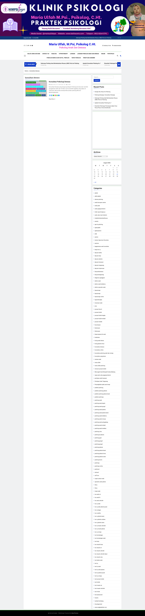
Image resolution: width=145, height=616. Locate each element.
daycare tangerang (99, 265)
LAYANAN (72, 53)
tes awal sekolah (99, 500)
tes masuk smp (98, 557)
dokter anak (98, 281)
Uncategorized (98, 604)
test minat (97, 591)
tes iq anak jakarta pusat (101, 507)
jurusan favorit (98, 309)
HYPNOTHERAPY (63, 53)
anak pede (97, 205)
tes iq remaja (98, 532)
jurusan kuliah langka (100, 315)
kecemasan (98, 325)
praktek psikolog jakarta (33, 84)
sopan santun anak (99, 478)
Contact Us (45, 53)
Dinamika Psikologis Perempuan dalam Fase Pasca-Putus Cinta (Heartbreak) (105, 63)
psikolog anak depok (100, 403)
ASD (96, 234)
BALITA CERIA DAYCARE (33, 53)
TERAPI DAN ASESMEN (89, 57)
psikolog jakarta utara (100, 456)
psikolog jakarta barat (32, 93)
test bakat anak (98, 560)
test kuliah (97, 582)
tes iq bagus (98, 510)
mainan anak (98, 359)
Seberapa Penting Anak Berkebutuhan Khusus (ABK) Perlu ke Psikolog (39, 63)
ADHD (96, 193)
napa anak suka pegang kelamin (103, 375)
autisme (97, 243)
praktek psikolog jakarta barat (34, 86)
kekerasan (97, 328)
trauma (96, 598)
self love (97, 475)
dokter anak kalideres (100, 284)
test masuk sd (98, 585)
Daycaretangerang (99, 274)
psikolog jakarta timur (100, 453)
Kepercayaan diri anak (100, 334)
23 (117, 174)
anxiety (96, 221)
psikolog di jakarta (99, 434)
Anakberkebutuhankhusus (101, 218)
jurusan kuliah (98, 312)
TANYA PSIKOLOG (76, 57)
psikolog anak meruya (100, 419)
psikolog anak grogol (100, 406)
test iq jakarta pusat (100, 572)
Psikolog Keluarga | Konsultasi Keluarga (105, 95)
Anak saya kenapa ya (100, 212)
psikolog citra (41, 88)
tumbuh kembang (99, 601)
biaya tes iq (98, 249)
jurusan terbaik (98, 321)
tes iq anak (97, 503)
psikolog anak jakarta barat (101, 412)
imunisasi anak (98, 303)
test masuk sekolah (100, 588)
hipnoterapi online (99, 296)
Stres (43, 95)
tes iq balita (98, 513)
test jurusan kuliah (99, 579)
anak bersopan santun (100, 202)
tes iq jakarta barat (99, 516)
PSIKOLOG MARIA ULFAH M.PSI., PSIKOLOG (58, 57)
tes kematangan (99, 535)
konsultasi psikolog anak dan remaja (104, 353)
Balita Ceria (53, 84)
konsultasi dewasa (99, 347)
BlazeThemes (75, 613)
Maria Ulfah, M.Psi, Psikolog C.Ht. (72, 44)
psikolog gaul (98, 438)
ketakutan (97, 337)
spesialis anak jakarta (100, 481)
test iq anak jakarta (99, 569)
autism (96, 237)
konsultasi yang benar (100, 356)
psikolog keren (30, 95)
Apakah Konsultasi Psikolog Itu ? (103, 37)
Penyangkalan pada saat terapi (102, 384)
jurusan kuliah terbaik (100, 318)
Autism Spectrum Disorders (102, 240)
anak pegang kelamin (100, 208)
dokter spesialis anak (100, 287)
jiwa (96, 306)
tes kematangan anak (100, 538)
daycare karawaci (99, 262)
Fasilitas (54, 53)
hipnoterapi (97, 290)
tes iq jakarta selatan (100, 519)
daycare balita (98, 252)
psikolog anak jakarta (100, 409)
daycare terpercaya (99, 268)
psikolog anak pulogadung (101, 422)
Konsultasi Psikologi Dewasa (59, 82)
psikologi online (99, 466)
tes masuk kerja (99, 544)
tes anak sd (98, 494)
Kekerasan (97, 331)
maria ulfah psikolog (100, 365)
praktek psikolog (30, 82)
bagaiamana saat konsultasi (102, 246)
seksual (97, 472)
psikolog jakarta (41, 91)
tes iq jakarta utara (99, 522)
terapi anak (97, 491)
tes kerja (97, 541)
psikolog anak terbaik (100, 425)
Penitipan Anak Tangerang (101, 381)
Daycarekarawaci (99, 271)
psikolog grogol (30, 91)
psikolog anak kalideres (101, 416)
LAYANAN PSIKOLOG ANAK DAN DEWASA (88, 53)
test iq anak (98, 566)
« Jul (95, 182)
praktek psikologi (31, 88)
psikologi (38, 95)
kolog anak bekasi (99, 340)
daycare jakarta (98, 259)
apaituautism (98, 230)
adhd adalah (98, 196)
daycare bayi (98, 255)
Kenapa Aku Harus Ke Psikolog (102, 91)
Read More (51, 99)
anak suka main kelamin (101, 215)
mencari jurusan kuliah (100, 369)
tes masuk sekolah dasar (101, 554)
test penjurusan (98, 594)
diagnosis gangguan (100, 277)
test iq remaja (98, 576)
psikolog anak (98, 400)
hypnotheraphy (98, 299)
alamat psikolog (99, 199)
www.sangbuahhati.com (101, 607)
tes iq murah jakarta (100, 528)
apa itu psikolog (99, 224)
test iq (96, 563)
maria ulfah (97, 362)
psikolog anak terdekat (100, 428)
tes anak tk (97, 497)
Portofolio (110, 53)
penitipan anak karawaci (101, 378)
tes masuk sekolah (99, 550)
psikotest (97, 469)
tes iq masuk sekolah (100, 525)
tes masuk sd (98, 547)
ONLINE (103, 53)
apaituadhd (97, 227)
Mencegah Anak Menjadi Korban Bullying (105, 372)
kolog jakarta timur (99, 343)
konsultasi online (99, 350)
